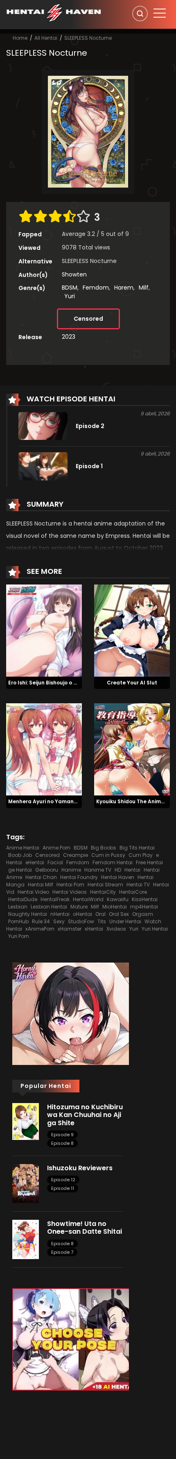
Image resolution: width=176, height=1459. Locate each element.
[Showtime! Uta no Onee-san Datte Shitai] (25, 1239)
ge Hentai (20, 869)
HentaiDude (22, 899)
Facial (55, 862)
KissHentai (145, 899)
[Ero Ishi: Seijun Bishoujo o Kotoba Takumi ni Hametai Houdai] (44, 630)
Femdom (96, 287)
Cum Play (141, 855)
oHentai (82, 914)
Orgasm (142, 914)
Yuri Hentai (155, 928)
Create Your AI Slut (132, 682)
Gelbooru (46, 869)
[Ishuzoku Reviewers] (25, 1183)
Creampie (75, 855)
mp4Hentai (144, 906)
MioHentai (114, 906)
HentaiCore (133, 891)
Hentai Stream (105, 884)
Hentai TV (138, 884)
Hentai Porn (70, 884)
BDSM (69, 287)
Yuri (69, 296)
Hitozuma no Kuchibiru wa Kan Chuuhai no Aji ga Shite (85, 1114)
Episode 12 (63, 1179)
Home (20, 37)
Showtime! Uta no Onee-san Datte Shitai (84, 1227)
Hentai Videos (69, 891)
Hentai (132, 869)
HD (118, 869)
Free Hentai (149, 862)
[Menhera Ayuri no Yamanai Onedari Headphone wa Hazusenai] (44, 749)
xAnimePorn (39, 928)
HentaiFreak (55, 899)
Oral (100, 914)
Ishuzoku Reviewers (80, 1168)
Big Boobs (103, 847)
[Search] (140, 13)
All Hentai (45, 37)
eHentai (34, 862)
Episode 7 (62, 1252)
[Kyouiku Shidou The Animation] (132, 749)
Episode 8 (62, 1143)
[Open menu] (159, 13)
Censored (88, 319)
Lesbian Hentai (49, 906)
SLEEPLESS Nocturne (88, 37)
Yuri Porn (18, 936)
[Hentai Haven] (53, 12)
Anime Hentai (22, 847)
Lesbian (17, 906)
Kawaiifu (118, 899)
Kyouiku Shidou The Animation (135, 801)
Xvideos (116, 928)
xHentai (94, 928)
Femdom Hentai (113, 862)
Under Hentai (125, 921)
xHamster (69, 928)
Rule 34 (41, 921)
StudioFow (81, 921)
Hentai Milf (40, 884)
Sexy (59, 921)
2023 (68, 337)
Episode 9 (62, 1134)
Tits (101, 921)
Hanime (71, 869)
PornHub (18, 921)
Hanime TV (97, 869)
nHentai (60, 914)
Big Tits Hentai (137, 847)
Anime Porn (56, 847)
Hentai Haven (117, 877)
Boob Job (20, 855)
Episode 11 (62, 1188)
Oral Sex (119, 914)
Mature (79, 906)
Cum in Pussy (108, 855)
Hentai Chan (41, 877)
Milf (144, 287)
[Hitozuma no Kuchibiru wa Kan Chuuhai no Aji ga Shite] (25, 1121)
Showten (74, 274)
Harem (123, 287)
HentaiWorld (88, 899)
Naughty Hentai (27, 914)
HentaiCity (103, 891)
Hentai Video (33, 891)
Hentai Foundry (79, 877)
